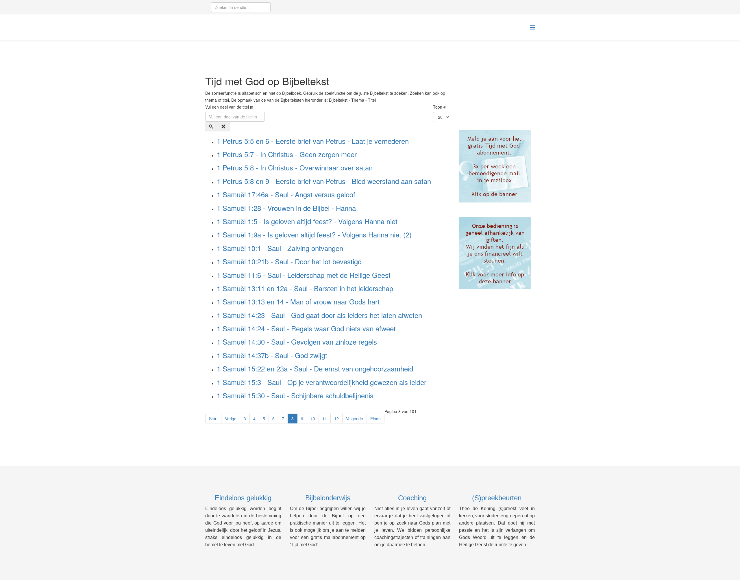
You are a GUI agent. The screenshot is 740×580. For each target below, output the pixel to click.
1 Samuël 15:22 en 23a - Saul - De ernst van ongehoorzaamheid (315, 368)
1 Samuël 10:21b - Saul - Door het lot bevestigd (289, 261)
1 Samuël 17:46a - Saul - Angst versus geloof (286, 194)
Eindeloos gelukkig (243, 498)
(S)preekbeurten (496, 498)
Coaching (412, 498)
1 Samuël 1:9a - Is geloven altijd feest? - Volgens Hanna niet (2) (314, 234)
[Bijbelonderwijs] (497, 166)
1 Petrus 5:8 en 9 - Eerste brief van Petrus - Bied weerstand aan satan (324, 181)
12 (336, 418)
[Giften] (497, 253)
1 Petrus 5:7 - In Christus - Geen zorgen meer (287, 154)
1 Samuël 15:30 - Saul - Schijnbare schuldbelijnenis (295, 395)
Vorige (230, 418)
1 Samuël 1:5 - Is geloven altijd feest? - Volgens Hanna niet (307, 221)
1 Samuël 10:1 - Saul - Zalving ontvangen (280, 248)
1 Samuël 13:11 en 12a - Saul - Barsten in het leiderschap (305, 288)
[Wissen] (224, 126)
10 (312, 418)
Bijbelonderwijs (327, 498)
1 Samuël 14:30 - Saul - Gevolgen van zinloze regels (297, 342)
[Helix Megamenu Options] (532, 27)
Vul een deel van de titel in (229, 107)
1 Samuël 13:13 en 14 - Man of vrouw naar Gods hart (298, 301)
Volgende (354, 418)
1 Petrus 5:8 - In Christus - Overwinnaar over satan (295, 167)
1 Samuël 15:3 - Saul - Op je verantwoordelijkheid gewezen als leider (321, 382)
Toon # (439, 107)
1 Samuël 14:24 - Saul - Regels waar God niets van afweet (306, 328)
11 (324, 418)
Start (213, 418)
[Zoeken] (211, 126)
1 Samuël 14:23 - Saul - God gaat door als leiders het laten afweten (319, 315)
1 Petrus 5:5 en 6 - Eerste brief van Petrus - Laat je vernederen (313, 141)
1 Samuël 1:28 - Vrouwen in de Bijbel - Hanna (286, 208)
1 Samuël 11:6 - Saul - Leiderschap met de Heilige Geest (304, 275)
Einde (375, 418)
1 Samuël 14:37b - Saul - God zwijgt (272, 355)
